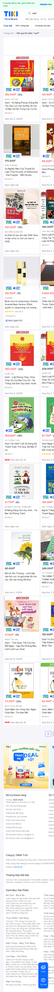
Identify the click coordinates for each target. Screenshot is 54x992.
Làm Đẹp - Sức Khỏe (16, 956)
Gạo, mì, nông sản (20, 928)
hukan (27, 882)
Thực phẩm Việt (28, 924)
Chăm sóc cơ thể (19, 964)
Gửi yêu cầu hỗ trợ (13, 809)
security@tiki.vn (27, 838)
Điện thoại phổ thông (20, 949)
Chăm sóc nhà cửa (22, 938)
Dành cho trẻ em (19, 933)
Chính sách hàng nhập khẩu (18, 831)
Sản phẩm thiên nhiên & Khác (21, 968)
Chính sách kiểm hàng (15, 820)
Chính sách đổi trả (13, 824)
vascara (9, 880)
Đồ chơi (32, 898)
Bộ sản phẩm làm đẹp (22, 975)
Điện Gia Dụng (13, 981)
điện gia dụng (32, 19)
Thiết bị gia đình (29, 985)
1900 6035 (17, 867)
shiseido (10, 882)
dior (16, 880)
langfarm (19, 882)
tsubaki (44, 882)
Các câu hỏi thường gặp (16, 806)
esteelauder (24, 880)
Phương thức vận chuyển (16, 816)
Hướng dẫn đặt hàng (14, 813)
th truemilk (36, 880)
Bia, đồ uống (15, 931)
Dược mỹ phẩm (29, 976)
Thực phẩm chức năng (20, 962)
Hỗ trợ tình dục (27, 974)
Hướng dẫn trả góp (14, 827)
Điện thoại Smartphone (16, 946)
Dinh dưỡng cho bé (19, 906)
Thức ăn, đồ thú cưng (20, 936)
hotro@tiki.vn (28, 834)
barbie (45, 880)
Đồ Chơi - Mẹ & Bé (15, 895)
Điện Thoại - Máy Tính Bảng (20, 943)
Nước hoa (16, 974)
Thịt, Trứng (19, 921)
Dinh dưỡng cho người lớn (22, 908)
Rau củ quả (15, 924)
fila (38, 882)
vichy (33, 882)
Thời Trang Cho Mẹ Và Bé (17, 898)
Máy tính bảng (18, 951)
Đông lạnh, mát (24, 926)
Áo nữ (46, 898)
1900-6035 (18, 800)
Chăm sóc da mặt (13, 959)
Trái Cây (9, 921)
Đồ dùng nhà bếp (13, 985)
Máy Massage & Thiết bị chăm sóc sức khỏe (23, 965)
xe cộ (43, 19)
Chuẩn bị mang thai (19, 913)
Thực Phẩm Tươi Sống (17, 918)
